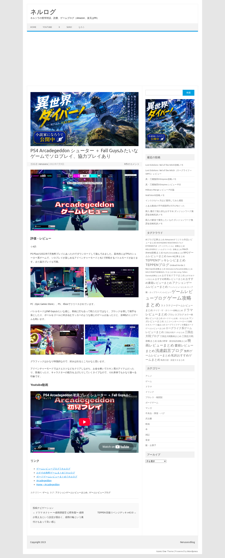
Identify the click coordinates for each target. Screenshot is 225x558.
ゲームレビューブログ (100, 492)
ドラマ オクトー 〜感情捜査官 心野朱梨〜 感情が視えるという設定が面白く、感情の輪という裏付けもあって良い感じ (58, 517)
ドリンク (149, 392)
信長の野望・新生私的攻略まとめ (172, 341)
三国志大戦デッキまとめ (174, 332)
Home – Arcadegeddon (48, 484)
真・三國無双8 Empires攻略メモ (160, 179)
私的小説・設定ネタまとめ (172, 360)
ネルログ (43, 11)
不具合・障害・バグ (155, 413)
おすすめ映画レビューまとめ (170, 279)
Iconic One (161, 551)
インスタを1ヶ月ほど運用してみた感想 (164, 200)
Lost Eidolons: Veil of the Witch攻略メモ (164, 165)
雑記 (147, 434)
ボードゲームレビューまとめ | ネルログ (56, 476)
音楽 (147, 440)
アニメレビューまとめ (177, 287)
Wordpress (192, 551)
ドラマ (148, 386)
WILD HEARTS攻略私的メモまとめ (159, 272)
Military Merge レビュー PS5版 (159, 190)
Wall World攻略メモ (155, 195)
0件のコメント (131, 164)
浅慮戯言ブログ (169, 350)
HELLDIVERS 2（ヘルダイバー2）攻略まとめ (163, 249)
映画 (147, 424)
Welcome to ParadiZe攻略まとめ (179, 269)
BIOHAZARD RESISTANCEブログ (170, 243)
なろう (81, 27)
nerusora (43, 164)
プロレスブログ (176, 314)
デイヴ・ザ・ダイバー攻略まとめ (168, 310)
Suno (69, 27)
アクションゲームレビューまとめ (71, 492)
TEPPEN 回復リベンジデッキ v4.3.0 (116, 512)
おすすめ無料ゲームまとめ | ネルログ (55, 472)
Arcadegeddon (44, 480)
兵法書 (148, 418)
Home (33, 27)
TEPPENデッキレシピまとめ (165, 260)
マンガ (148, 408)
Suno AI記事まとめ (176, 256)
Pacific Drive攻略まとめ (173, 253)
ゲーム (45, 492)
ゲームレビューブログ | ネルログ (53, 468)
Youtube (47, 27)
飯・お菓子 (150, 445)
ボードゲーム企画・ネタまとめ (175, 318)
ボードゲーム (151, 402)
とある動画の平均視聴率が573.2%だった (165, 206)
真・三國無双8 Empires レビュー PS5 (163, 184)
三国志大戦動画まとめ (170, 336)
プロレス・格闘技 (154, 397)
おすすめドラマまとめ (173, 275)
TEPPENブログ (157, 265)
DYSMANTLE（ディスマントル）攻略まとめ (165, 246)
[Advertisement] (112, 59)
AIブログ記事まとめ (155, 239)
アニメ (148, 376)
